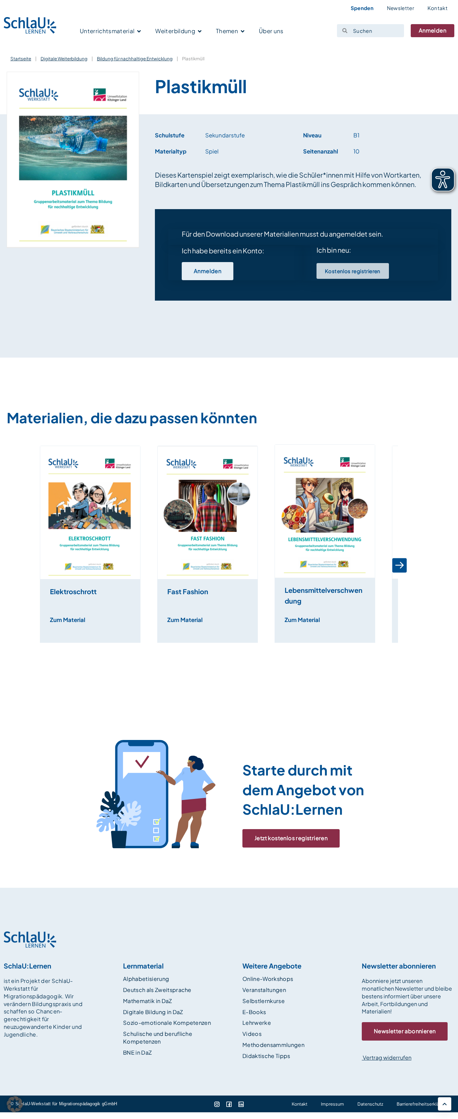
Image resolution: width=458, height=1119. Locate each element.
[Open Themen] (242, 31)
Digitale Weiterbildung (64, 58)
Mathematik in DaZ (147, 1000)
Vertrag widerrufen (386, 1057)
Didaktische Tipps (266, 1055)
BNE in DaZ (137, 1052)
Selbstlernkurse (263, 1000)
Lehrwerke (256, 1022)
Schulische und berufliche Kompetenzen (157, 1037)
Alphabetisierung (146, 978)
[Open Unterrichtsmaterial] (139, 31)
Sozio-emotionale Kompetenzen (167, 1022)
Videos (252, 1033)
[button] (36, 565)
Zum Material (67, 619)
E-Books (254, 1011)
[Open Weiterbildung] (200, 31)
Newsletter (400, 8)
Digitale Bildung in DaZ (153, 1011)
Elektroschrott (73, 591)
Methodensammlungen (273, 1044)
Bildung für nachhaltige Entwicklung (135, 58)
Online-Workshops (267, 978)
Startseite (20, 58)
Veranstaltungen (264, 989)
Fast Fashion (187, 591)
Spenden (362, 8)
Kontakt (437, 8)
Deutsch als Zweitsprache (157, 989)
